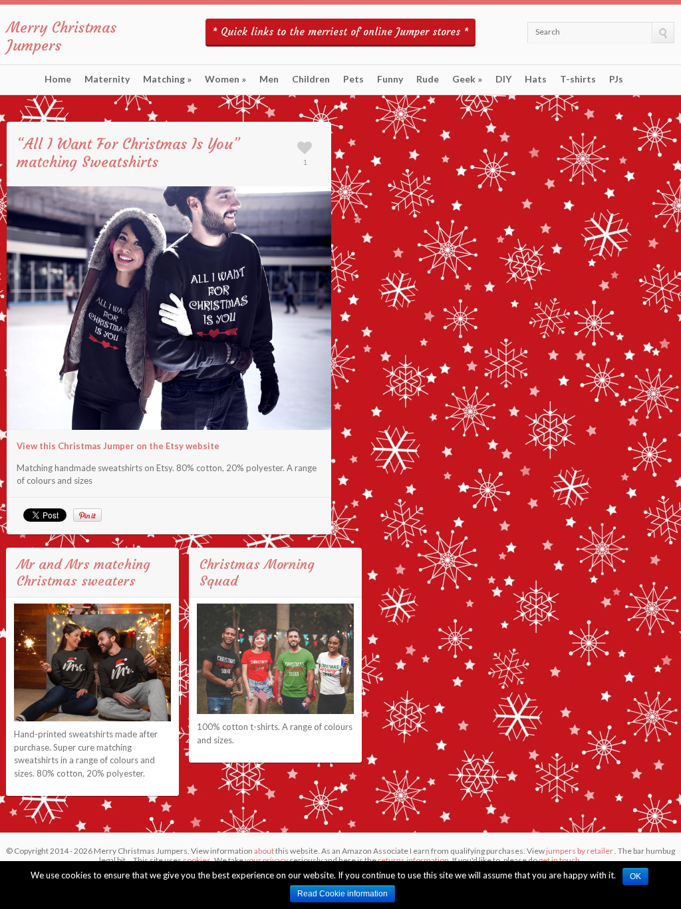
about (264, 851)
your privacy (266, 860)
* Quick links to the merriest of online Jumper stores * (340, 31)
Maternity (107, 79)
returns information (413, 860)
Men (269, 79)
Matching (167, 79)
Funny (390, 79)
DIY (503, 79)
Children (311, 79)
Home (58, 79)
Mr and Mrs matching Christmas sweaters (83, 572)
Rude (427, 79)
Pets (353, 79)
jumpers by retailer (579, 851)
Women (225, 79)
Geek (467, 79)
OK (635, 876)
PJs (616, 79)
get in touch (559, 860)
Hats (536, 79)
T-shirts (578, 79)
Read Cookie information (342, 893)
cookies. (198, 860)
